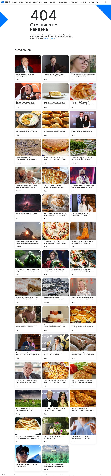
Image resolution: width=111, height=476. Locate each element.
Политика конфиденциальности (70, 474)
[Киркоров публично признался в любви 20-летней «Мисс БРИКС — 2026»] (83, 180)
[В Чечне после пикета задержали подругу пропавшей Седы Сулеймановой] (83, 68)
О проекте (42, 474)
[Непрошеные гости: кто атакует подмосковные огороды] (28, 319)
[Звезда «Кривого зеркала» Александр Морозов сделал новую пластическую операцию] (28, 96)
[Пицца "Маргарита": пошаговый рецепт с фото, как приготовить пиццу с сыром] (55, 375)
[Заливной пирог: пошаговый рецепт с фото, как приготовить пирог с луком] (55, 152)
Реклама (16, 474)
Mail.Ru (3, 474)
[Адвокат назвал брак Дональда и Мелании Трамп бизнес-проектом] (28, 347)
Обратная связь (104, 474)
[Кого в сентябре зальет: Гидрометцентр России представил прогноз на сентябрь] (28, 403)
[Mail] (2, 2)
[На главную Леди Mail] (7, 2)
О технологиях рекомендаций (53, 474)
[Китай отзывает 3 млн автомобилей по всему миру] (55, 291)
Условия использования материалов (89, 474)
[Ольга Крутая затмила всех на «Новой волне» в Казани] (55, 403)
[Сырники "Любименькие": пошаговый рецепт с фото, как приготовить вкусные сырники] (83, 96)
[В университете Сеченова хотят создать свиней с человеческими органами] (83, 347)
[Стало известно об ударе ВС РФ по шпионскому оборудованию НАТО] (28, 235)
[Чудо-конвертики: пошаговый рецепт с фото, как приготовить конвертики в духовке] (55, 124)
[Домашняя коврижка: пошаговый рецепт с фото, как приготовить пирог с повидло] (28, 430)
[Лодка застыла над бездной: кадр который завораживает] (55, 458)
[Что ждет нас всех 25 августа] (28, 207)
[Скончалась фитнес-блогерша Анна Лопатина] (28, 458)
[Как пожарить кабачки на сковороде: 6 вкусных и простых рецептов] (28, 124)
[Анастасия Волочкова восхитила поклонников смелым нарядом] (83, 291)
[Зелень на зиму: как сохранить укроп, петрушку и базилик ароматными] (83, 152)
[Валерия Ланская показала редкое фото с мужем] (83, 207)
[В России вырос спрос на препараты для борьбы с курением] (83, 430)
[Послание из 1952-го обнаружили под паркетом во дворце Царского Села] (28, 152)
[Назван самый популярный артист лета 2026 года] (55, 347)
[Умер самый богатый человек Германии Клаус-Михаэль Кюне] (28, 375)
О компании (10, 474)
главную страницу (49, 38)
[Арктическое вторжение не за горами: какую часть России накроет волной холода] (83, 458)
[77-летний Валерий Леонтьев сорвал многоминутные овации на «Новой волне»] (55, 263)
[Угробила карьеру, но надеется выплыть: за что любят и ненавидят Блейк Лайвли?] (83, 235)
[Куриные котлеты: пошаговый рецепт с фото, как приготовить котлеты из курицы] (83, 375)
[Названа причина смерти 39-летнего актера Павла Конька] (55, 68)
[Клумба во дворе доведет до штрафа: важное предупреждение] (55, 430)
